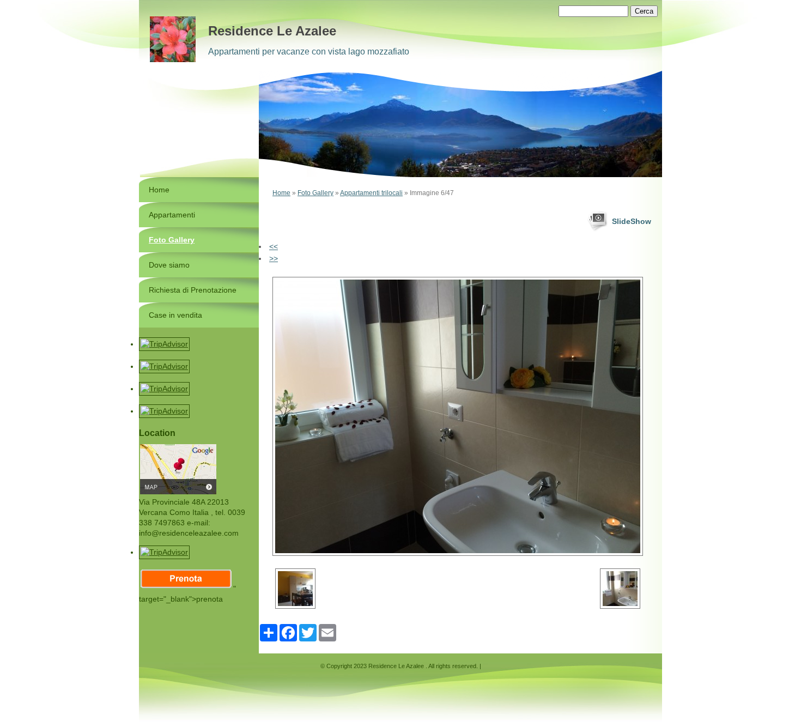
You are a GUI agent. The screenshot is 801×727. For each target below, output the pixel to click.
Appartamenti (172, 214)
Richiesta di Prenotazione (192, 290)
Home (281, 193)
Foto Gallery (315, 193)
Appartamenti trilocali (371, 193)
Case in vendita (175, 315)
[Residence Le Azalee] (173, 39)
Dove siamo (169, 264)
